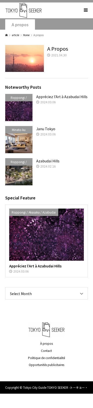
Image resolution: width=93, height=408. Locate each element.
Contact (46, 350)
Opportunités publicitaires (46, 365)
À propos (46, 343)
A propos (20, 24)
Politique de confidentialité (46, 358)
